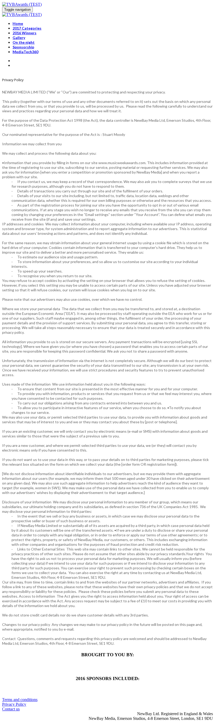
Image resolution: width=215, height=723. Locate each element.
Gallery (19, 37)
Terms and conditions (19, 699)
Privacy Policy (14, 704)
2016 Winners (24, 33)
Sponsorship (23, 47)
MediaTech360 (25, 51)
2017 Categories (27, 28)
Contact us (11, 709)
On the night (24, 42)
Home (18, 23)
